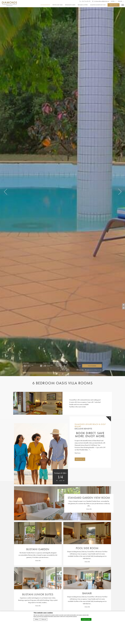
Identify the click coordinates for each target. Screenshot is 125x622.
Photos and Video (58, 5)
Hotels (113, 1)
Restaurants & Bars (70, 5)
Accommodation (45, 5)
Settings (36, 619)
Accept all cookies (86, 619)
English (120, 1)
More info (88, 509)
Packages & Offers (83, 5)
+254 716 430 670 (85, 1)
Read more (77, 453)
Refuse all (43, 619)
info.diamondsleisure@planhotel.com (101, 1)
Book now (79, 459)
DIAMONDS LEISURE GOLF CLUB (97, 5)
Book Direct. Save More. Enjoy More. (90, 434)
